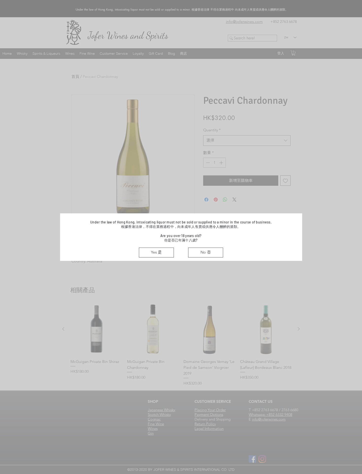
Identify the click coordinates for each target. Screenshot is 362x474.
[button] (156, 252)
